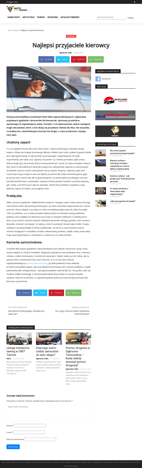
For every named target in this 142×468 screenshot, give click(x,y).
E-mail (10, 432)
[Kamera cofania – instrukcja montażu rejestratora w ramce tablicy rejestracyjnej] (100, 162)
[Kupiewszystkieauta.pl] (115, 101)
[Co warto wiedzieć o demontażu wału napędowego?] (100, 190)
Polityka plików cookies (110, 462)
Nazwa (10, 425)
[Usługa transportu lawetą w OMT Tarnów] (19, 338)
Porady (41, 17)
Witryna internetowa (15, 439)
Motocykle (29, 17)
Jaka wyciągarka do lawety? (122, 201)
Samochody (13, 17)
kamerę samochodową (37, 263)
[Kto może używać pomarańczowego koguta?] (100, 152)
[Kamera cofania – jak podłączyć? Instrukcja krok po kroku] (100, 178)
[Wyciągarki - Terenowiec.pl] (115, 115)
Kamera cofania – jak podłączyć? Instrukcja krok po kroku (122, 179)
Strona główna (13, 30)
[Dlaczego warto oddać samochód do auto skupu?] (48, 338)
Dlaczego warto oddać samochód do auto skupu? (47, 351)
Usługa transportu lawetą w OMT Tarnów (18, 351)
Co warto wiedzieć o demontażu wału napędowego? (119, 191)
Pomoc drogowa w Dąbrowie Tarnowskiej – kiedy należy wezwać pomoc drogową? (78, 356)
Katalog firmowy (70, 17)
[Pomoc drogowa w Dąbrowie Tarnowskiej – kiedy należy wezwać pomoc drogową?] (78, 338)
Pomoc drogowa (14, 343)
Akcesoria (52, 17)
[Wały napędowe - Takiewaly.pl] (115, 131)
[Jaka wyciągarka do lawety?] (100, 203)
